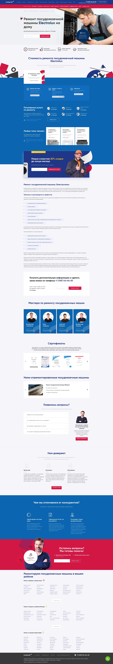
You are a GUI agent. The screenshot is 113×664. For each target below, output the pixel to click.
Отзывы (57, 2)
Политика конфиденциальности (63, 655)
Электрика (34, 6)
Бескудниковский (67, 613)
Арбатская (52, 586)
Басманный (39, 613)
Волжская (78, 593)
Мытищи (25, 645)
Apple (80, 6)
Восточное (39, 618)
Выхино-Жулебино (80, 618)
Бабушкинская (79, 586)
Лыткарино (39, 644)
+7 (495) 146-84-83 (91, 1)
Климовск (65, 640)
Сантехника (40, 6)
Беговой (52, 613)
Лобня (25, 644)
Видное (65, 637)
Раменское (39, 647)
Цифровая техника (74, 6)
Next (87, 361)
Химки (64, 649)
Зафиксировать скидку (54, 169)
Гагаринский (26, 619)
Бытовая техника (27, 6)
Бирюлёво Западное (41, 614)
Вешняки (65, 616)
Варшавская (79, 592)
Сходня (78, 647)
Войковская (65, 593)
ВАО (51, 616)
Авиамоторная (27, 585)
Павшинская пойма (67, 645)
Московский (79, 644)
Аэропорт (65, 586)
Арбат (64, 611)
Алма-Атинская (79, 585)
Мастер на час (47, 6)
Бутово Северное (80, 614)
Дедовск (26, 639)
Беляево (39, 590)
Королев (39, 642)
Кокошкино (78, 640)
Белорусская (27, 590)
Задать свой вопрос (82, 438)
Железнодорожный (80, 639)
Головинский (39, 619)
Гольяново (52, 619)
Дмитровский (79, 619)
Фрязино (52, 649)
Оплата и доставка (43, 2)
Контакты (70, 2)
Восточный (65, 618)
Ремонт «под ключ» (55, 6)
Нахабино (39, 645)
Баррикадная (40, 588)
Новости (36, 2)
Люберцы (52, 644)
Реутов (51, 647)
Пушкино (26, 647)
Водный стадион (54, 593)
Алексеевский (40, 611)
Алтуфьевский (53, 611)
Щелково (78, 649)
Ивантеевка (52, 640)
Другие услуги (86, 6)
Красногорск (66, 642)
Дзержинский (40, 639)
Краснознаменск (80, 642)
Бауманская (52, 588)
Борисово (78, 590)
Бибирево (52, 590)
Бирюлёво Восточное (29, 614)
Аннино (38, 586)
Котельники (52, 642)
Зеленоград (39, 640)
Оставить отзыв (56, 487)
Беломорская (79, 588)
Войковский (26, 618)
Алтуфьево (26, 586)
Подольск (78, 645)
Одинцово (52, 645)
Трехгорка (26, 649)
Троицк (38, 649)
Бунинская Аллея (67, 592)
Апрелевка (26, 637)
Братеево (65, 614)
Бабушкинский (27, 613)
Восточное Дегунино (55, 618)
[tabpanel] (35, 472)
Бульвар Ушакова (54, 592)
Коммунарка (26, 642)
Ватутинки (52, 637)
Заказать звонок (45, 36)
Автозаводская (40, 585)
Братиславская (40, 592)
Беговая (65, 588)
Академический (27, 611)
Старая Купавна (66, 647)
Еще (74, 2)
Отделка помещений (64, 6)
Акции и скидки (51, 2)
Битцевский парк (67, 590)
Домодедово (66, 639)
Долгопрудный (53, 639)
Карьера (24, 2)
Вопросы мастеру (63, 2)
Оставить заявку (102, 1)
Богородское (53, 614)
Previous (25, 361)
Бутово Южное (27, 616)
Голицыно (78, 637)
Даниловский (66, 619)
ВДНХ (25, 593)
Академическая (53, 585)
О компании (19, 2)
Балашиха (39, 637)
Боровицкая (26, 592)
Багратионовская (28, 588)
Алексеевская (66, 585)
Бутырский (39, 616)
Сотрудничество (30, 2)
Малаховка (65, 644)
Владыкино (39, 593)
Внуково (78, 616)
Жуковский (26, 640)
